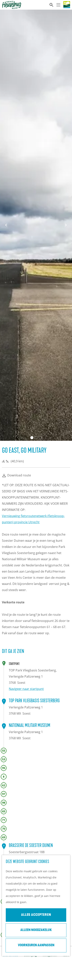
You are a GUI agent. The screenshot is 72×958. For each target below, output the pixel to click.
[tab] (31, 437)
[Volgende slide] (65, 225)
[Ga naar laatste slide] (6, 225)
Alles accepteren (36, 915)
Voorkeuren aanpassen (36, 945)
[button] (44, 490)
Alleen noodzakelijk (36, 930)
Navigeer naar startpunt (26, 689)
